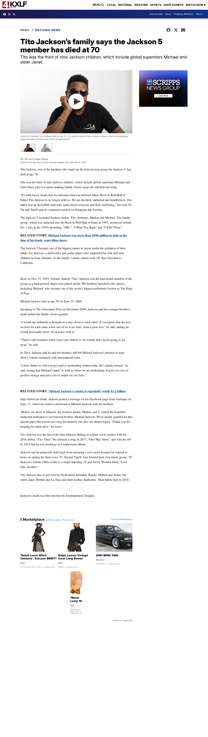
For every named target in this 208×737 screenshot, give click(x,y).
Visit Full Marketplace (121, 519)
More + (199, 14)
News (168, 14)
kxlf (15, 14)
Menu (97, 4)
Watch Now (195, 4)
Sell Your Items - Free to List (60, 520)
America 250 (156, 14)
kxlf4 (5, 14)
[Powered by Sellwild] (127, 620)
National (125, 4)
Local (111, 4)
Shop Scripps (173, 4)
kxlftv (10, 14)
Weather (141, 4)
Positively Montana (183, 14)
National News (47, 30)
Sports (155, 4)
